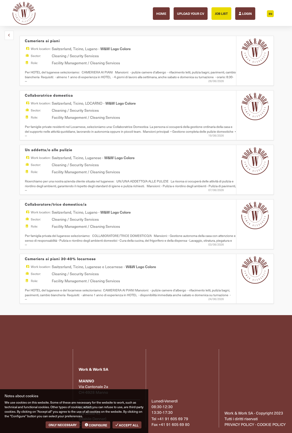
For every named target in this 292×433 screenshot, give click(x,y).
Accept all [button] (128, 425)
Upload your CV (190, 13)
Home (161, 13)
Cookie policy (271, 424)
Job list (221, 13)
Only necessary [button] (63, 425)
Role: (34, 62)
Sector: (36, 55)
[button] (9, 35)
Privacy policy (239, 424)
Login (246, 13)
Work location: (41, 48)
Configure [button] (97, 425)
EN (270, 14)
